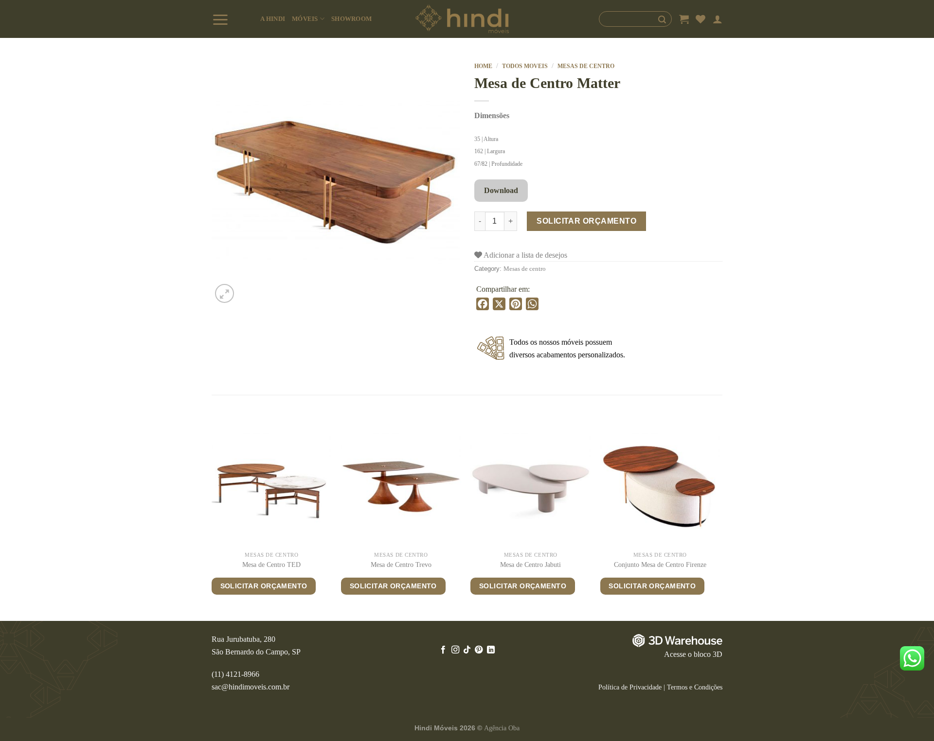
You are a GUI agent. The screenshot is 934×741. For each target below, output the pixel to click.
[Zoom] (224, 293)
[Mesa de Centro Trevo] (401, 486)
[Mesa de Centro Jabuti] (530, 486)
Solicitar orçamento (586, 221)
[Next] (719, 522)
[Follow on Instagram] (455, 650)
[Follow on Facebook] (443, 650)
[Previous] (212, 522)
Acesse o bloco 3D (693, 654)
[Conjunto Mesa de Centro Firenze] (660, 486)
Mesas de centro (585, 66)
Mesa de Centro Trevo (401, 564)
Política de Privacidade (630, 687)
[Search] (635, 19)
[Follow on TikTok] (467, 650)
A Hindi (272, 19)
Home (483, 66)
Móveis (305, 19)
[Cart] (684, 19)
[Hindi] (462, 19)
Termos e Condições (694, 687)
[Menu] (232, 19)
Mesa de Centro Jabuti (530, 564)
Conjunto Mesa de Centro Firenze (660, 564)
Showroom (351, 19)
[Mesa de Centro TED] (272, 486)
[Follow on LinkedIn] (491, 650)
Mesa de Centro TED (271, 564)
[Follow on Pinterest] (479, 650)
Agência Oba (502, 728)
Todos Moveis (525, 66)
